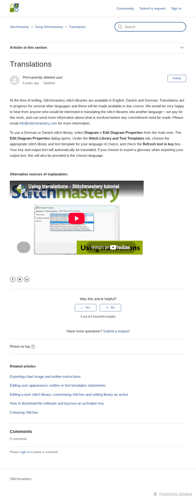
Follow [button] (177, 78)
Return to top (20, 346)
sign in (24, 452)
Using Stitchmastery (49, 27)
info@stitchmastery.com (38, 123)
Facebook (13, 279)
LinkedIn (27, 279)
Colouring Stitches (24, 412)
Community (125, 8)
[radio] (85, 307)
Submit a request (152, 8)
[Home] (14, 11)
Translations (77, 27)
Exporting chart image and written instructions (45, 376)
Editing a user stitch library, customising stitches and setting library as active (69, 394)
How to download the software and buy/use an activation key (57, 403)
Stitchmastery (19, 27)
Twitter (20, 279)
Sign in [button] (176, 8)
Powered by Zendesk (175, 494)
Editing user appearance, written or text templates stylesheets (58, 385)
